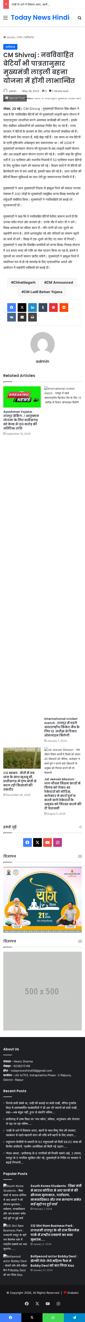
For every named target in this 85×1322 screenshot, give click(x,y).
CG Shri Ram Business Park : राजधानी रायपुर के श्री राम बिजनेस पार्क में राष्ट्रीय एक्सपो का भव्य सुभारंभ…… (55, 1233)
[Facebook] (11, 307)
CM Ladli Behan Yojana (43, 292)
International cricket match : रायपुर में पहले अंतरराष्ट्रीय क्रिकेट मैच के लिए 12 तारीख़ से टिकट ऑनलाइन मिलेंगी (62, 727)
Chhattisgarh (24, 282)
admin (12, 91)
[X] (22, 307)
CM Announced (59, 282)
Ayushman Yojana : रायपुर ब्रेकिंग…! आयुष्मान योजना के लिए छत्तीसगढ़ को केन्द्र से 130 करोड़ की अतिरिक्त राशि (21, 420)
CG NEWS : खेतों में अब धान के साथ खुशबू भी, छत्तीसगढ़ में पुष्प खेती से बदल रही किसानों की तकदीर (19, 781)
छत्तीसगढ (29, 37)
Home (10, 37)
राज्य (19, 37)
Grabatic (73, 1292)
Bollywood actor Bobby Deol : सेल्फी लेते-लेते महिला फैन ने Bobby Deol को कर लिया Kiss (54, 1261)
